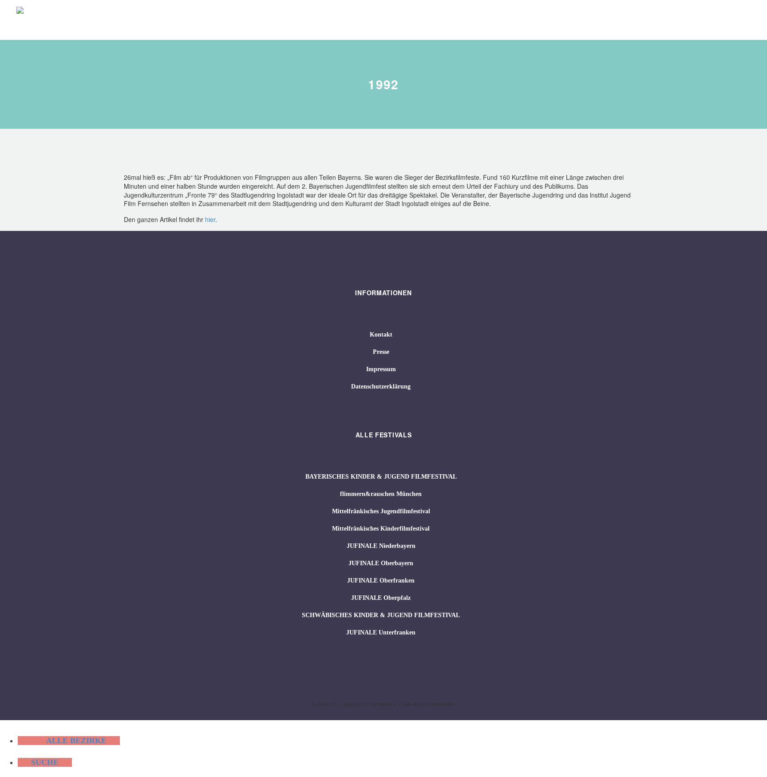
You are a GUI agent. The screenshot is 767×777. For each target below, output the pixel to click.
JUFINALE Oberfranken (381, 580)
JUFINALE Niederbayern (381, 546)
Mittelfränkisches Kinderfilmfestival (381, 528)
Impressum (381, 369)
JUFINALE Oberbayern (380, 563)
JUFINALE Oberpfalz (381, 598)
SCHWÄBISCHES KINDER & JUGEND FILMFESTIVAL (381, 615)
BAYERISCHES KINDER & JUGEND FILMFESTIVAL (381, 476)
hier (210, 219)
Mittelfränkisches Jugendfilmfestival (381, 511)
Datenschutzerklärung (381, 386)
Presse (381, 352)
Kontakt (381, 334)
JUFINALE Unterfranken (380, 632)
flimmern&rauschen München (381, 494)
